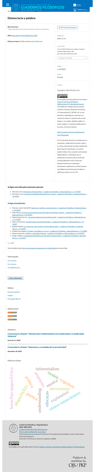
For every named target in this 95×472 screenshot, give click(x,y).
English (10, 295)
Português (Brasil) (14, 299)
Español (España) (14, 292)
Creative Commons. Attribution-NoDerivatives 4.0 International (61, 447)
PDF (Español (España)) (68, 27)
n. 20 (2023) (27, 11)
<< (9, 243)
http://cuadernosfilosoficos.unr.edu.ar (32, 432)
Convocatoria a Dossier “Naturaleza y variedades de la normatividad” (37, 347)
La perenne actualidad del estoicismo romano (39, 194)
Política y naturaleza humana (35, 233)
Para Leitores (12, 261)
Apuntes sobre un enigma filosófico (38, 222)
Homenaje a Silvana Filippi (33, 192)
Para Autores (12, 264)
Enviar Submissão (15, 278)
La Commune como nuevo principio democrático (41, 226)
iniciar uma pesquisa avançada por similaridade (39, 248)
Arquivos (17, 11)
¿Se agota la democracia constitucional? (42, 217)
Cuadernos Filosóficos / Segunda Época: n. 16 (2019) (65, 233)
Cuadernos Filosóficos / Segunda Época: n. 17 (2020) (62, 192)
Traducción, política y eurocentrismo (44, 208)
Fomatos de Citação (65, 58)
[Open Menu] (7, 4)
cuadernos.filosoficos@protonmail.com (33, 429)
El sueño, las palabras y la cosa (38, 231)
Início (9, 11)
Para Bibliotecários (14, 268)
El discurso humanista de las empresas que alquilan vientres (42, 213)
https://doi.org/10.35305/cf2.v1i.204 (24, 36)
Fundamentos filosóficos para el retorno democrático (42, 236)
